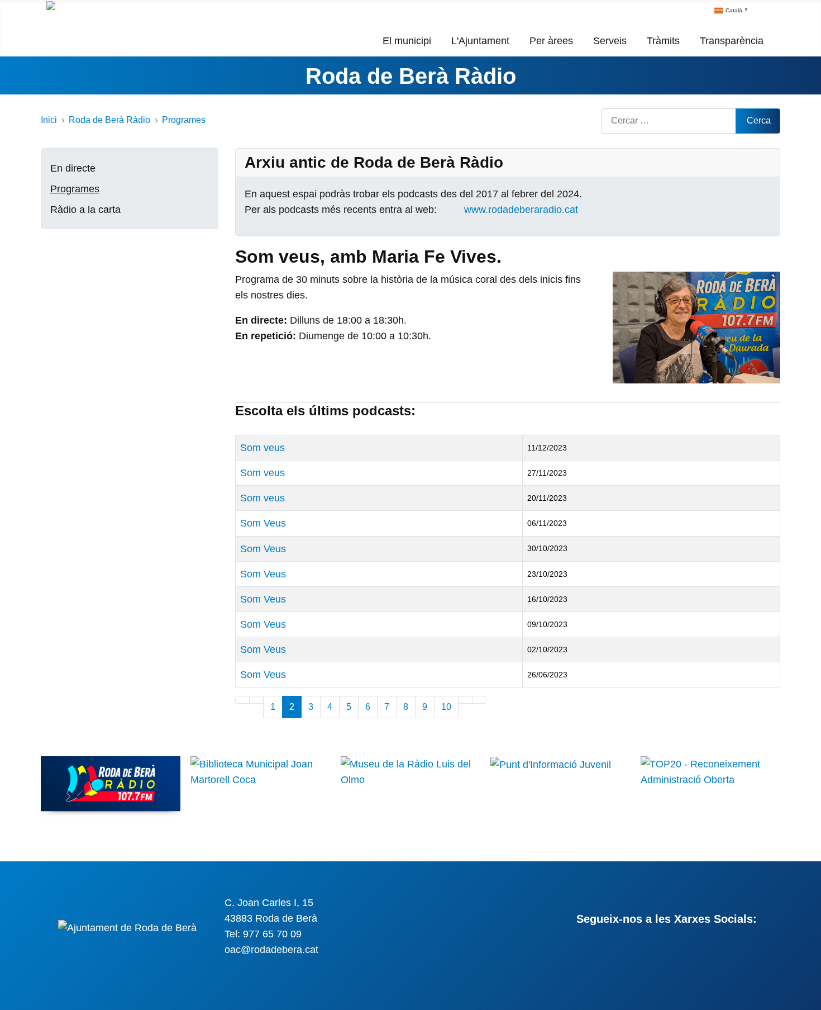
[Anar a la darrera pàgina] (479, 700)
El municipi (407, 40)
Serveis (610, 40)
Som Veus (263, 523)
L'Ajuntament (480, 40)
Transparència (731, 40)
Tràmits (663, 40)
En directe (73, 168)
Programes (74, 189)
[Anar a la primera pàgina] (242, 700)
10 (446, 707)
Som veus (262, 447)
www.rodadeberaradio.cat (521, 209)
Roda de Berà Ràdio (411, 76)
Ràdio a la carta (85, 209)
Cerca (759, 120)
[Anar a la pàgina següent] (465, 700)
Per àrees (551, 40)
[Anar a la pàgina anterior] (256, 700)
